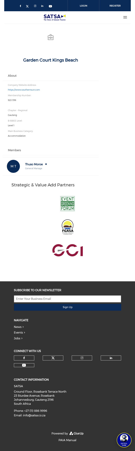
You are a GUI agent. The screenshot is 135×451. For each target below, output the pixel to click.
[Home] (55, 17)
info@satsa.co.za (34, 415)
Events (18, 332)
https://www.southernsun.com (24, 89)
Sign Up (67, 307)
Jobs (17, 338)
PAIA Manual (67, 440)
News (17, 327)
